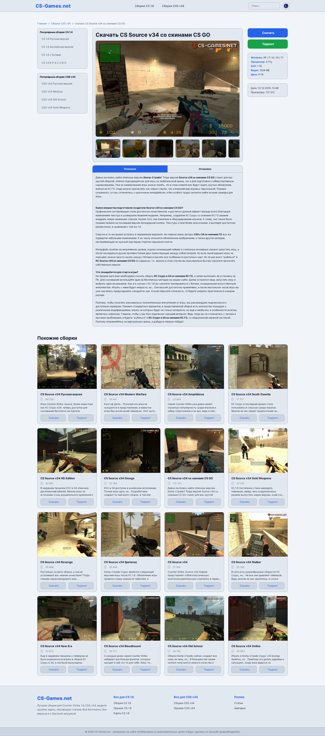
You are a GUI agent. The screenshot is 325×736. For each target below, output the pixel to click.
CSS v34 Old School (54, 99)
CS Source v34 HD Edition (57, 478)
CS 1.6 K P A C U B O (54, 62)
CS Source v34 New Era (56, 646)
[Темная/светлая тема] (286, 6)
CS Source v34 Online (246, 646)
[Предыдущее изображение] (101, 88)
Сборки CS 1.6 (144, 6)
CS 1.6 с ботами (51, 54)
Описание (130, 168)
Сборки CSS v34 (173, 6)
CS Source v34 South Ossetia (250, 394)
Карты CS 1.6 (121, 713)
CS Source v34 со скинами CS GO (190, 478)
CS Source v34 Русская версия (61, 394)
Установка (205, 168)
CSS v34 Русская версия (57, 83)
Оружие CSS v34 (184, 708)
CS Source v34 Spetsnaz (120, 562)
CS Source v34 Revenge (56, 562)
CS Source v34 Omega (119, 478)
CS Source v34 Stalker (246, 562)
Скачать (268, 33)
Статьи (238, 703)
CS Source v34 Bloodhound (122, 646)
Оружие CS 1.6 (123, 708)
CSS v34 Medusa (52, 91)
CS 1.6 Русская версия (55, 38)
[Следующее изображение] (234, 88)
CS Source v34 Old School (185, 646)
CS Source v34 (178, 562)
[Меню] (5, 5)
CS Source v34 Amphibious (186, 394)
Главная (42, 23)
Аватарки (240, 708)
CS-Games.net (53, 6)
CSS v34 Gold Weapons (56, 107)
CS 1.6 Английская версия (57, 46)
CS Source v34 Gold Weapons (251, 478)
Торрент (268, 44)
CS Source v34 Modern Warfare (125, 394)
